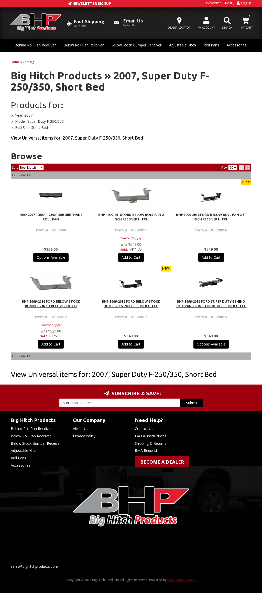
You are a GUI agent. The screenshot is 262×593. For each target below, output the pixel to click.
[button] (227, 23)
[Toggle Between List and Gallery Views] (244, 167)
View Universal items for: (77, 137)
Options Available (51, 257)
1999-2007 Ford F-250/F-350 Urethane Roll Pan (50, 216)
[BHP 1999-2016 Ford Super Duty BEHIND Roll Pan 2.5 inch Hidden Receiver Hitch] (211, 282)
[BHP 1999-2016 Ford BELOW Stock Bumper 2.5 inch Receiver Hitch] (131, 282)
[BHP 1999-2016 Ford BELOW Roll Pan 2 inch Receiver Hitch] (131, 195)
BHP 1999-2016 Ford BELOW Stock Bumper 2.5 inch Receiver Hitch (131, 303)
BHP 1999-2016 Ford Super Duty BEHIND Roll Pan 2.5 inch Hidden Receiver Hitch (211, 303)
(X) (12, 115)
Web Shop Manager (181, 580)
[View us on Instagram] (153, 553)
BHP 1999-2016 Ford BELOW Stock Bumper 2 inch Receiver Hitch (51, 303)
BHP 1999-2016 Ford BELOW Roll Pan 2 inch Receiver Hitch (131, 216)
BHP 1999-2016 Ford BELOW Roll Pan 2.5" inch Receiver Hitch (211, 216)
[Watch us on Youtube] (135, 553)
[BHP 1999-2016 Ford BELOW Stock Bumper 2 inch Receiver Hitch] (51, 282)
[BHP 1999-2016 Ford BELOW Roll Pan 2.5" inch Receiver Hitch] (211, 195)
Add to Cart (131, 257)
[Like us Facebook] (117, 553)
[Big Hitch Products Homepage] (35, 22)
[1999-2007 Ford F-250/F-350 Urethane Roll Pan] (51, 195)
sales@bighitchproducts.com (34, 566)
